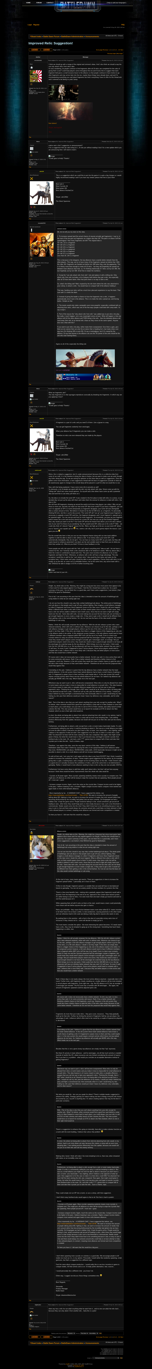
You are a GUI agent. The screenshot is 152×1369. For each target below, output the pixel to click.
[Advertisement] (77, 17)
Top (30, 137)
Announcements (92, 36)
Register (36, 25)
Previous (105, 50)
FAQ (122, 25)
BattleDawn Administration (72, 36)
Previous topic (111, 53)
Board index (36, 36)
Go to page (99, 50)
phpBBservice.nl (79, 1366)
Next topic (120, 53)
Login (30, 25)
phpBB (67, 1364)
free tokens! (53, 123)
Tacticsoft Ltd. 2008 (78, 1365)
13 (119, 50)
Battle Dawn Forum (51, 36)
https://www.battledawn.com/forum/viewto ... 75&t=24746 (68, 795)
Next (122, 50)
